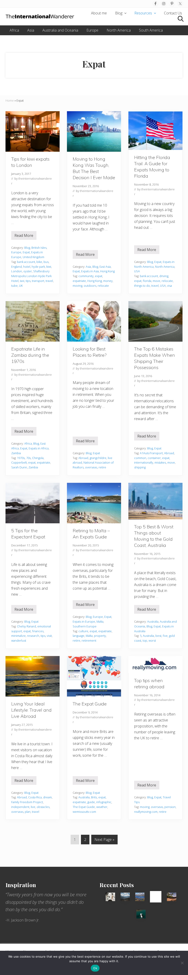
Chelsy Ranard (26, 626)
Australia (152, 621)
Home (10, 100)
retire (102, 467)
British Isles (39, 248)
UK (21, 286)
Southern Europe (85, 626)
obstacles (43, 807)
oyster (27, 271)
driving (163, 276)
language (78, 636)
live (33, 807)
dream (47, 797)
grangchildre (98, 458)
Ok (95, 968)
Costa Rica (35, 797)
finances (38, 631)
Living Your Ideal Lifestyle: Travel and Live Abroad (31, 710)
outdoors (90, 286)
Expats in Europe (84, 621)
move (156, 281)
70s (28, 458)
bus (46, 262)
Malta (100, 621)
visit (49, 636)
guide (91, 802)
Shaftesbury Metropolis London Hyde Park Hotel (31, 276)
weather (101, 807)
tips (28, 281)
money (108, 281)
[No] (182, 963)
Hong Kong (107, 271)
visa (169, 286)
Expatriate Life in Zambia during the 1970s (30, 355)
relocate (103, 286)
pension (170, 807)
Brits (94, 797)
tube (14, 286)
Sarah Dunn (19, 467)
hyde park (38, 267)
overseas (91, 467)
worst (152, 640)
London (16, 271)
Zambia (16, 453)
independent (20, 807)
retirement (89, 640)
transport (38, 281)
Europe (16, 252)
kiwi (48, 267)
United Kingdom (33, 257)
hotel (26, 267)
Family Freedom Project (27, 802)
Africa (28, 443)
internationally (143, 462)
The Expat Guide (90, 704)
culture (83, 631)
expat (98, 276)
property (100, 636)
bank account (26, 262)
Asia (88, 267)
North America (164, 267)
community (86, 276)
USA (137, 271)
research (33, 636)
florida (147, 281)
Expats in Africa (39, 448)
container (154, 458)
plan (27, 812)
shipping (140, 467)
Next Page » (104, 840)
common (140, 458)
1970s (21, 458)
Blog (27, 248)
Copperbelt (19, 462)
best (158, 636)
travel (49, 281)
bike (39, 262)
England (16, 267)
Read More (25, 236)
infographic (103, 802)
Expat (26, 252)
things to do (142, 286)
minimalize (18, 636)
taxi (22, 281)
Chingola (38, 458)
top (145, 640)
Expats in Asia (90, 271)
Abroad (83, 458)
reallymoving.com (146, 812)
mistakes (160, 462)
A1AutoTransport (151, 453)
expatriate (79, 281)
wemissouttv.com (84, 812)
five (165, 636)
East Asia (105, 267)
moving (77, 286)
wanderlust (18, 640)
